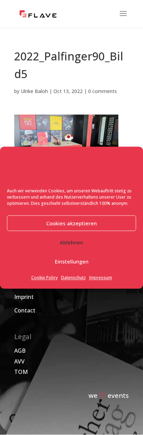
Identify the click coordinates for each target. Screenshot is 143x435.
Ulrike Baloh (34, 91)
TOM (21, 372)
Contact (24, 310)
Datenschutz (73, 278)
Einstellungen (72, 261)
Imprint (24, 297)
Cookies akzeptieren (71, 223)
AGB (20, 350)
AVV (19, 361)
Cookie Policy (44, 278)
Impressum (100, 278)
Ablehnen (71, 242)
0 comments (102, 91)
